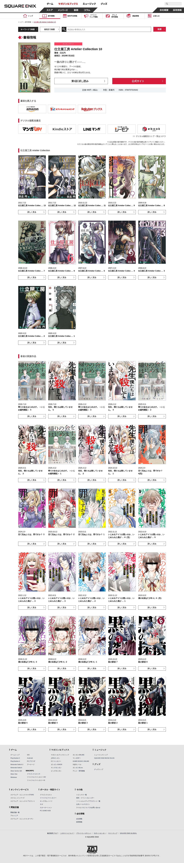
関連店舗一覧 (15, 812)
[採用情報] (177, 10)
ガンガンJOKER (56, 764)
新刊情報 (28, 22)
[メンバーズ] (63, 10)
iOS (28, 755)
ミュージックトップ (101, 755)
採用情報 (79, 822)
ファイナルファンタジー (48, 798)
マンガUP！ (77, 758)
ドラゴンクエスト (46, 795)
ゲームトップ (15, 755)
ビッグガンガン (56, 771)
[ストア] (49, 10)
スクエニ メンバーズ (17, 798)
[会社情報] (164, 10)
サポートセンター (100, 833)
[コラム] (87, 10)
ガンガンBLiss (78, 768)
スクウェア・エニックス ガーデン (22, 819)
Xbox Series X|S (16, 771)
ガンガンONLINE (78, 755)
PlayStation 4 (15, 761)
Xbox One (14, 774)
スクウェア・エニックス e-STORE (22, 795)
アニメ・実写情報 (79, 771)
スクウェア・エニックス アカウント (23, 801)
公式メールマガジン (83, 804)
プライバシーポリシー (83, 833)
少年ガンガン (55, 758)
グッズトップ (98, 769)
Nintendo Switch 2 (17, 764)
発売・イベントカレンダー (85, 798)
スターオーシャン (46, 807)
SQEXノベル (77, 764)
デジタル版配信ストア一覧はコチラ (151, 136)
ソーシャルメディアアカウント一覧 (88, 801)
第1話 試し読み (80, 81)
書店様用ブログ (52, 833)
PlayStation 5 (15, 758)
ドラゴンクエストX (33, 774)
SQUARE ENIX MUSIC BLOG (104, 758)
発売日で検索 (49, 29)
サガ (41, 804)
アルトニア (14, 815)
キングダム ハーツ (46, 801)
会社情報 (79, 819)
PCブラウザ (31, 761)
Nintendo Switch (16, 768)
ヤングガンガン (56, 768)
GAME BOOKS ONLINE (81, 761)
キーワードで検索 (28, 29)
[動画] (76, 10)
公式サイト (138, 81)
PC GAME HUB (45, 811)
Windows (14, 777)
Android (30, 758)
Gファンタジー (56, 761)
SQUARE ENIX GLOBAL (128, 833)
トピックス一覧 (81, 795)
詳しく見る (32, 212)
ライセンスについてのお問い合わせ (88, 807)
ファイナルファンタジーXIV (36, 777)
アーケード (31, 764)
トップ (20, 22)
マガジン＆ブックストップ (60, 755)
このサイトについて (67, 833)
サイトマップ (112, 833)
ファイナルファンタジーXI (36, 780)
